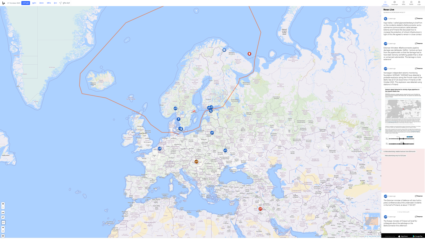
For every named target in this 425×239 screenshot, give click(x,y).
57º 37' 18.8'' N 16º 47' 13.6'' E (373, 236)
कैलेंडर (403, 4)
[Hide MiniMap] (379, 228)
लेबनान (41, 3)
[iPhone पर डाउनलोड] (403, 236)
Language (394, 4)
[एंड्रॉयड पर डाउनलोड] (417, 236)
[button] (196, 161)
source (419, 18)
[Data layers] (3, 236)
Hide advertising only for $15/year (395, 155)
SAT (3, 222)
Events (385, 4)
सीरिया (49, 3)
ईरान (55, 3)
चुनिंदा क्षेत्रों (66, 3)
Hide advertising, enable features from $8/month (400, 151)
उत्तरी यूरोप (25, 3)
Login (419, 4)
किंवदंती (411, 4)
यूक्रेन (34, 3)
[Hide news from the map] (3, 217)
